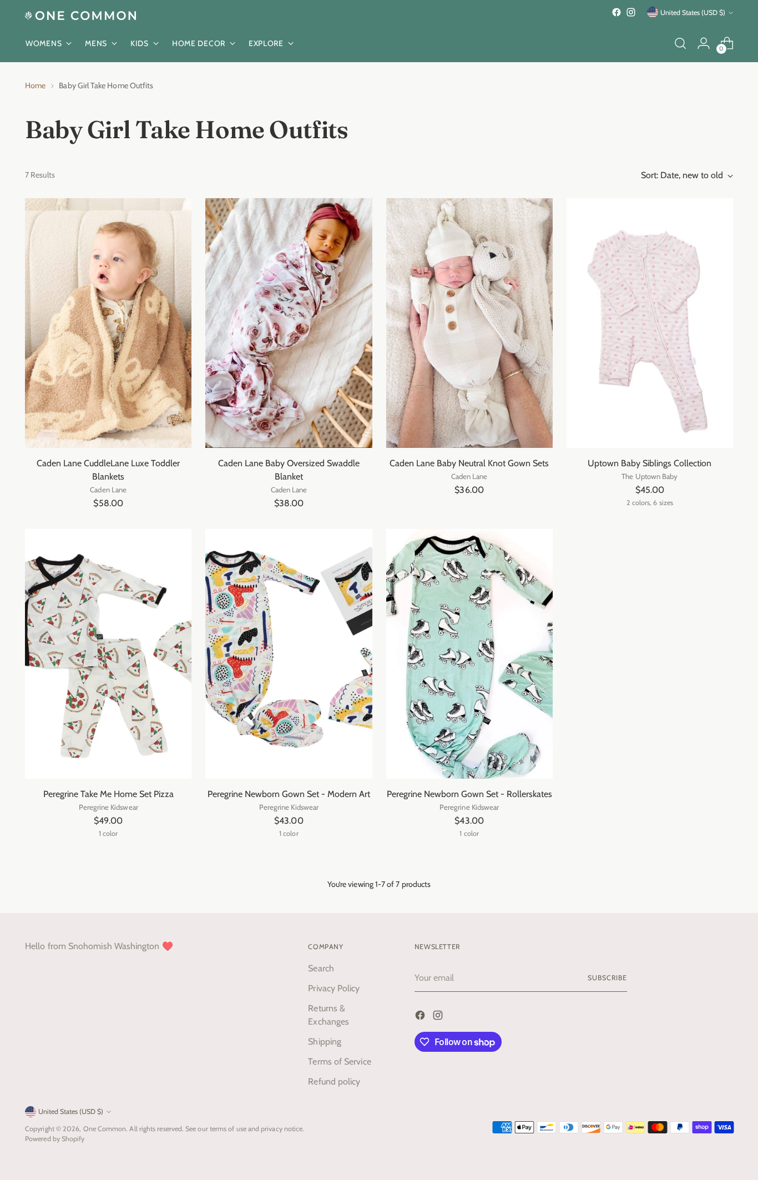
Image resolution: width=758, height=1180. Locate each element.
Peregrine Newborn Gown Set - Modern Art (289, 794)
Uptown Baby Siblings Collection (649, 463)
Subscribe (607, 978)
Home (35, 85)
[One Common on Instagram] (631, 12)
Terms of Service (339, 1061)
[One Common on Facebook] (616, 12)
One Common (105, 1128)
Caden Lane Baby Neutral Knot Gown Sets (469, 463)
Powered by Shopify (54, 1138)
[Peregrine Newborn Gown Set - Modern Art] (288, 654)
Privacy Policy (334, 988)
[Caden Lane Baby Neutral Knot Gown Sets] (469, 323)
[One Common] (80, 15)
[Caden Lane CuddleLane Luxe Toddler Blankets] (108, 323)
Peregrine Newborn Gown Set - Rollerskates (469, 794)
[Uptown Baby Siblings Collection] (650, 323)
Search (320, 968)
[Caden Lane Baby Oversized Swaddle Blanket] (288, 323)
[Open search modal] (680, 43)
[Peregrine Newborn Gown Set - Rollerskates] (469, 654)
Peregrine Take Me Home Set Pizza (108, 794)
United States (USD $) (692, 12)
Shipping (324, 1041)
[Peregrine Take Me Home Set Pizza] (108, 654)
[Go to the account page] (704, 43)
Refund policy (334, 1081)
